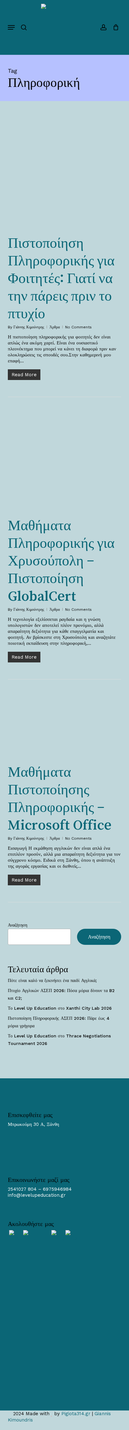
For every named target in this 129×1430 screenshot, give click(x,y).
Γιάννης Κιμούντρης (28, 327)
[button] (11, 27)
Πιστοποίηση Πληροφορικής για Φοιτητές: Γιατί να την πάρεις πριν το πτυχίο (61, 278)
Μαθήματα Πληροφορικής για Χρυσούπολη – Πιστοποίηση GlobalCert (61, 560)
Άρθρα (54, 327)
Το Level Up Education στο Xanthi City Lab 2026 (60, 1008)
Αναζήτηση (17, 925)
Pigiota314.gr (75, 1413)
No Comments (78, 327)
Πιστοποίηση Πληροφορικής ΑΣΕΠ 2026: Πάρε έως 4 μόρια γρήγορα (59, 1022)
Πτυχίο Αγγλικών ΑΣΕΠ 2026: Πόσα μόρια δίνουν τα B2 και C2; (61, 994)
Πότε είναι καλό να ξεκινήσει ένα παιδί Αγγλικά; (52, 980)
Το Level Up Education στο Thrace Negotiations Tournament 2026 (59, 1039)
